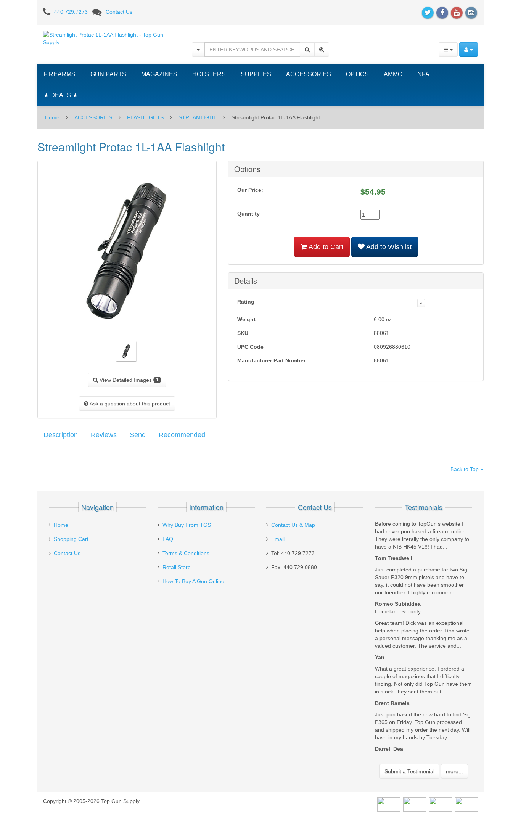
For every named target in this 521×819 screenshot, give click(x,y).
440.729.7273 (71, 12)
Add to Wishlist (388, 247)
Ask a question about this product (129, 404)
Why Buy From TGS (186, 525)
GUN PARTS (108, 74)
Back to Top (465, 469)
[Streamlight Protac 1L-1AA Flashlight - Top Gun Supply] (111, 38)
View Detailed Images (128, 380)
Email (278, 539)
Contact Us (119, 12)
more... (454, 771)
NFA (423, 74)
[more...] (421, 303)
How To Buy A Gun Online (193, 581)
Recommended (182, 435)
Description (60, 435)
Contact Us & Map (293, 525)
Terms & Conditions (185, 553)
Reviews (104, 435)
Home (52, 117)
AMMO (393, 74)
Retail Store (176, 567)
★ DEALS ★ (60, 95)
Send (138, 435)
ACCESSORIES (308, 74)
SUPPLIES (256, 74)
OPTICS (357, 74)
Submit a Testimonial (409, 771)
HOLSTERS (209, 74)
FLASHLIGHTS (145, 117)
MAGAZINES (159, 74)
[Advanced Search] (321, 49)
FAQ (167, 539)
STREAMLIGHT (197, 117)
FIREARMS (59, 74)
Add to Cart (325, 247)
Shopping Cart (71, 539)
